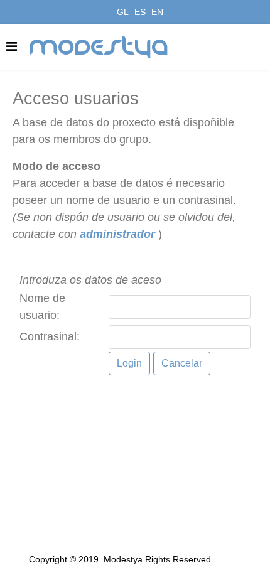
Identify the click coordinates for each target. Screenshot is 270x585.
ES (140, 12)
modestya (99, 47)
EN (157, 12)
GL (123, 12)
